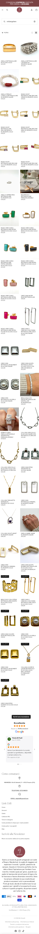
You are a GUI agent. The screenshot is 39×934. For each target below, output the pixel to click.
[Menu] (2, 9)
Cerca (3, 807)
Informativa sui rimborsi (27, 922)
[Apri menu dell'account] (31, 9)
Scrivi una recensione (21, 717)
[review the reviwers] (8, 744)
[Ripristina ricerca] (34, 21)
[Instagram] (19, 931)
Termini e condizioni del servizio (19, 924)
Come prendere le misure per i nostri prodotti (15, 823)
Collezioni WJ (6, 816)
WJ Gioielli (22, 918)
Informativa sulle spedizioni (16, 927)
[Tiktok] (23, 931)
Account (4, 810)
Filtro (6, 32)
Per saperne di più (13, 757)
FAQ (3, 829)
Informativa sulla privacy (12, 922)
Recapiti (28, 927)
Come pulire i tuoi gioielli (9, 826)
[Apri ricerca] (7, 9)
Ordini (3, 813)
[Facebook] (15, 931)
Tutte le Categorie (7, 820)
